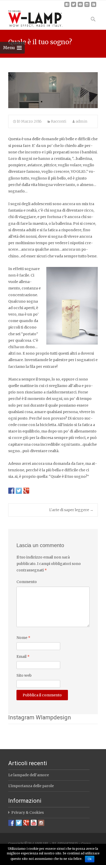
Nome (23, 637)
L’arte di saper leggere (71, 510)
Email (23, 656)
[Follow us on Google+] (26, 823)
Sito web (24, 675)
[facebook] (66, 6)
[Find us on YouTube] (34, 823)
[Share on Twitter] (19, 491)
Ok (90, 859)
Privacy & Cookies (27, 812)
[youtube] (80, 6)
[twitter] (73, 6)
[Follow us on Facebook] (11, 823)
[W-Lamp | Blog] (31, 17)
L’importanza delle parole (31, 786)
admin (81, 121)
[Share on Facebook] (11, 491)
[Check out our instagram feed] (41, 823)
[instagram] (87, 6)
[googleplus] (93, 6)
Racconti (58, 121)
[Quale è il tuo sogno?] (53, 90)
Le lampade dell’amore (28, 775)
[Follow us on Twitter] (19, 823)
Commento (26, 581)
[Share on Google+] (26, 491)
